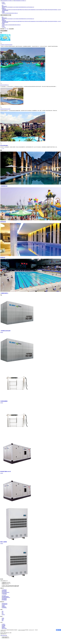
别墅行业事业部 (45, 9)
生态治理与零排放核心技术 (30, 18)
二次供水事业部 (4, 594)
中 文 (2, 27)
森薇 (2, 619)
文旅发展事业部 (4, 9)
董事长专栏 (16, 13)
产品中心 (3, 2)
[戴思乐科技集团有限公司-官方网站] (6, 0)
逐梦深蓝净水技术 (4, 18)
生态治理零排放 (4, 607)
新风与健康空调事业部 (19, 9)
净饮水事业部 (9, 9)
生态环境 (3, 614)
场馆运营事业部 (5, 10)
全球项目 (3, 11)
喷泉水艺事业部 (24, 9)
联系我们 (13, 13)
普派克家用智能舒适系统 (22, 18)
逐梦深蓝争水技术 (4, 603)
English (5, 27)
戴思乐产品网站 (4, 628)
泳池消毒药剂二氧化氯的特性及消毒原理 (6, 44)
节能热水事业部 (50, 9)
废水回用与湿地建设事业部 (31, 9)
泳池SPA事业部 (13, 9)
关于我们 (3, 12)
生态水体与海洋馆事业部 (39, 9)
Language (3, 26)
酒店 (2, 611)
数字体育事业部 (54, 9)
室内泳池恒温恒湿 (10, 18)
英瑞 (2, 620)
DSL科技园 (6, 13)
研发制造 (17, 18)
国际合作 (3, 19)
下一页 (3, 148)
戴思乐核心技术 (4, 6)
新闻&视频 (9, 13)
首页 (2, 5)
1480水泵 (14, 18)
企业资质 (3, 13)
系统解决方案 (4, 8)
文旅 (2, 613)
